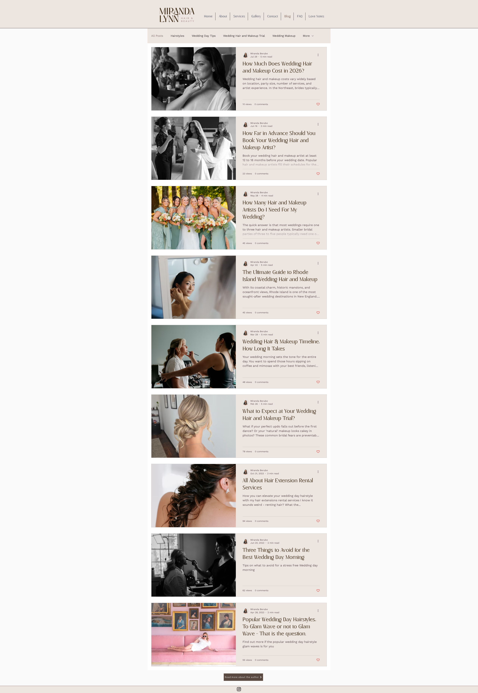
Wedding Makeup (283, 35)
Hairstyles (177, 35)
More (306, 35)
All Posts (157, 35)
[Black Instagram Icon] (239, 689)
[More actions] (319, 55)
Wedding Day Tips (204, 35)
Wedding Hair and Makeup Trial (244, 35)
